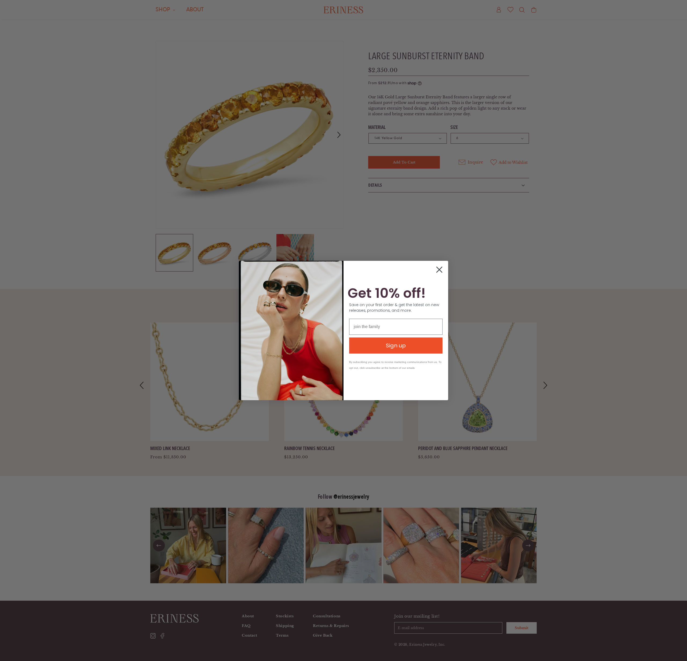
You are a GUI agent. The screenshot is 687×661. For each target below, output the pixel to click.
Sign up (396, 345)
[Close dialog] (439, 269)
